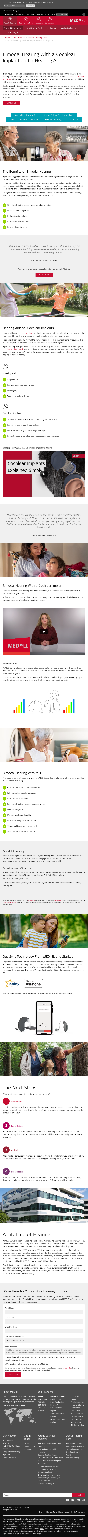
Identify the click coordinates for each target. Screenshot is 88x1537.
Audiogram (51, 28)
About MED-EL (9, 14)
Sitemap (42, 1512)
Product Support (77, 1402)
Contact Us (11, 103)
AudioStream (58, 900)
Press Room (20, 14)
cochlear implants (25, 333)
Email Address (11, 1327)
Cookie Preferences (78, 1512)
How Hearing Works (34, 28)
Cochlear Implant (57, 1399)
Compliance (75, 1411)
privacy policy (67, 1368)
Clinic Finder (30, 14)
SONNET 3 (31, 900)
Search (78, 1495)
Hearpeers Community (11, 1452)
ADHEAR (41, 1411)
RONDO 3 (41, 1402)
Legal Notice (64, 1512)
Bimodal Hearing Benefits (25, 115)
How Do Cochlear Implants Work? (50, 1458)
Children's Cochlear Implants (49, 1475)
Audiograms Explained (75, 1446)
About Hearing (18, 37)
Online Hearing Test (74, 1443)
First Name (9, 1308)
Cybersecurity (76, 1419)
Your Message (11, 1346)
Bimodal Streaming (53, 119)
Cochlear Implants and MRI (48, 1466)
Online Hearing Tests (13, 32)
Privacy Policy (52, 1512)
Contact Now (49, 14)
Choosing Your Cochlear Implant (24, 119)
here (42, 1529)
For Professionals (61, 14)
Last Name (9, 1317)
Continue (30, 6)
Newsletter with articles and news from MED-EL (27, 1364)
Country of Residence (14, 1336)
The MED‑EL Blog (9, 1457)
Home (7, 37)
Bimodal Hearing (72, 1458)
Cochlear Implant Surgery (48, 1455)
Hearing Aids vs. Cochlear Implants (58, 115)
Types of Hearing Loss (13, 28)
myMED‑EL (39, 14)
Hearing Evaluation (68, 28)
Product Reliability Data (47, 1483)
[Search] (83, 14)
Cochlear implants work (13, 349)
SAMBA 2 (41, 1408)
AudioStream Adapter (10, 902)
